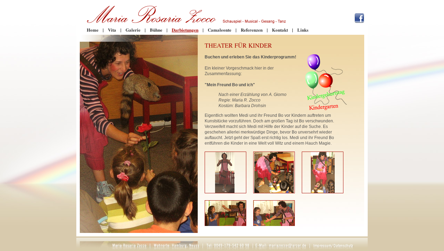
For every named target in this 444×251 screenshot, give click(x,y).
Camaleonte (219, 29)
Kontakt (280, 29)
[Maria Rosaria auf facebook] (359, 21)
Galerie (133, 29)
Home (93, 29)
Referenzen (252, 29)
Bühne (156, 29)
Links (302, 29)
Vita (112, 29)
